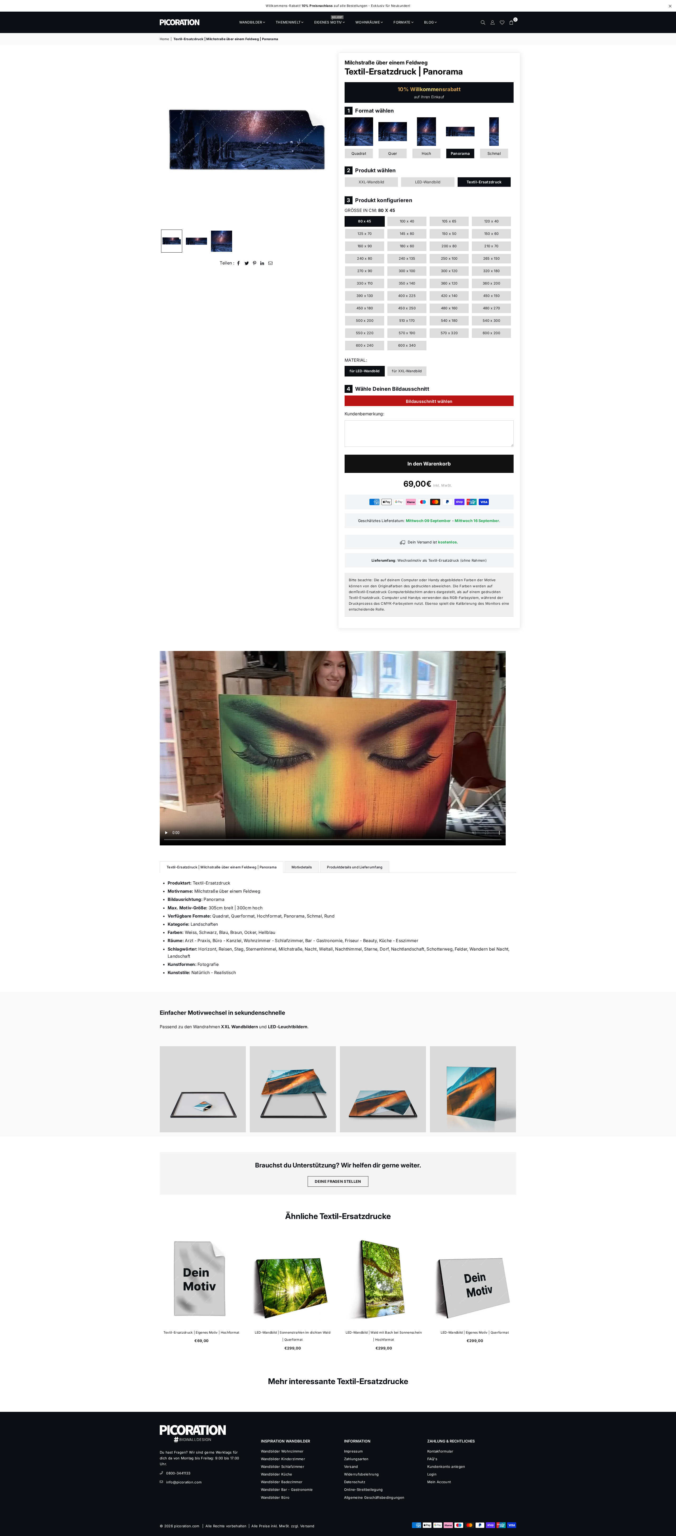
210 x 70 (491, 246)
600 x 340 (407, 345)
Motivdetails (302, 867)
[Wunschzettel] (502, 22)
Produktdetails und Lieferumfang (354, 867)
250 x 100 (449, 258)
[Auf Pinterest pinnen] (255, 263)
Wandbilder (250, 22)
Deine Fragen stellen (338, 1181)
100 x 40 (407, 221)
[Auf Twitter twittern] (247, 263)
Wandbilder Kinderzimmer (283, 1459)
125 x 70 (365, 233)
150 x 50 (449, 233)
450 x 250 (407, 308)
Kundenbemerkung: (364, 413)
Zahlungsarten (356, 1459)
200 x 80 (449, 246)
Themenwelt (288, 22)
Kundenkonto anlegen (446, 1466)
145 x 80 (407, 233)
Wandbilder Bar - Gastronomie (287, 1489)
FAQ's (432, 1459)
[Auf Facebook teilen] (239, 263)
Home (164, 39)
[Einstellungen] (492, 22)
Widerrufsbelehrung (361, 1474)
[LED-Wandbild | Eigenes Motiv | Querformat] (474, 1279)
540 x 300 (491, 320)
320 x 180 (491, 271)
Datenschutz (354, 1482)
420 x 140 (449, 296)
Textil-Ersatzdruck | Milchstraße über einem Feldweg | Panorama (221, 867)
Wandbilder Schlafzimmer (282, 1466)
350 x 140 (407, 283)
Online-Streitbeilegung (363, 1489)
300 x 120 (449, 271)
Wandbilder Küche (276, 1474)
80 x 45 (364, 221)
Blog (429, 22)
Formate (401, 22)
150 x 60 (491, 233)
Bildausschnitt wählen (429, 401)
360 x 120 (449, 283)
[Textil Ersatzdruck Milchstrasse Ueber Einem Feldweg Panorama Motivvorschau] (196, 241)
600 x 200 (491, 333)
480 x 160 (449, 308)
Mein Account (439, 1482)
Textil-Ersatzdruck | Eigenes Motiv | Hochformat (201, 1332)
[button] (511, 22)
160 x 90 (365, 246)
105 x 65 (449, 221)
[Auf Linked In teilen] (262, 263)
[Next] (326, 139)
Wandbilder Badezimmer (282, 1482)
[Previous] (167, 139)
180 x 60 (407, 246)
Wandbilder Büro (275, 1497)
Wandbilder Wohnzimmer (282, 1451)
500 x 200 (364, 320)
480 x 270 (491, 308)
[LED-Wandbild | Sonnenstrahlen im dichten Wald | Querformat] (292, 1279)
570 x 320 (449, 333)
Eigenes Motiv (328, 20)
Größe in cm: (370, 210)
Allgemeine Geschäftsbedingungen (374, 1497)
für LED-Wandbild (364, 371)
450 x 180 (364, 308)
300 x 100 (407, 271)
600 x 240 (364, 345)
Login (432, 1474)
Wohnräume (367, 22)
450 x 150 (491, 296)
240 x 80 (364, 258)
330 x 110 (365, 283)
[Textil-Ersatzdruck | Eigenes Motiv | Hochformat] (201, 1279)
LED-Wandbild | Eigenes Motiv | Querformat (474, 1332)
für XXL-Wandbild (407, 371)
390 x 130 (364, 296)
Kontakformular (440, 1451)
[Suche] (483, 22)
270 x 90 (364, 271)
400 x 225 (407, 296)
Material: (356, 360)
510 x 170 (407, 320)
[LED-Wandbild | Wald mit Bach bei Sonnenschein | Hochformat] (383, 1279)
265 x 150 (491, 258)
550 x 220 (364, 333)
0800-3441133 (178, 1473)
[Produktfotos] (203, 1089)
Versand (351, 1466)
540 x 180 (449, 320)
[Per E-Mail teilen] (270, 263)
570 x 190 (407, 333)
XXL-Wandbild (371, 182)
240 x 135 (407, 258)
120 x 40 (491, 221)
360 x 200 (491, 283)
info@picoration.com (183, 1482)
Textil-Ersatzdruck (484, 182)
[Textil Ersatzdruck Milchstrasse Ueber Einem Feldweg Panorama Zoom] (221, 241)
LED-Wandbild (428, 182)
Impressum (353, 1451)
